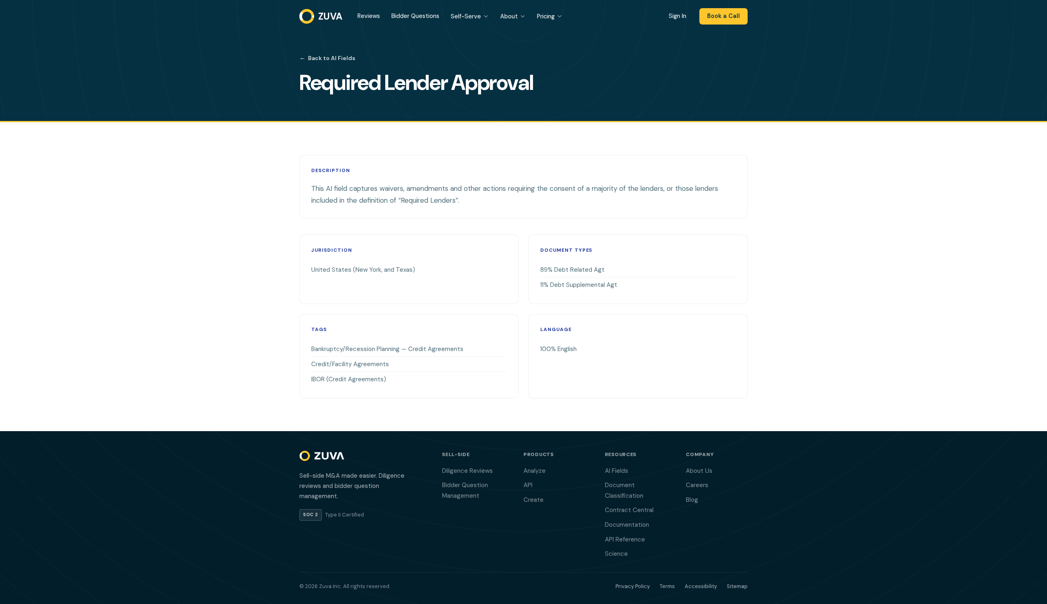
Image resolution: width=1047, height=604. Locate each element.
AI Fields (616, 471)
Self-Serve (466, 16)
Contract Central (629, 510)
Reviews (368, 16)
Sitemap (737, 586)
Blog (692, 500)
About (509, 16)
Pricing (546, 16)
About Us (699, 471)
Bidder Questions (415, 16)
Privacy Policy (633, 586)
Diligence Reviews (467, 471)
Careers (697, 485)
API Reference (625, 539)
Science (616, 554)
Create (534, 500)
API (528, 485)
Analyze (535, 471)
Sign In (677, 16)
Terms (667, 586)
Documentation (627, 525)
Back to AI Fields (327, 58)
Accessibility (701, 586)
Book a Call (723, 16)
